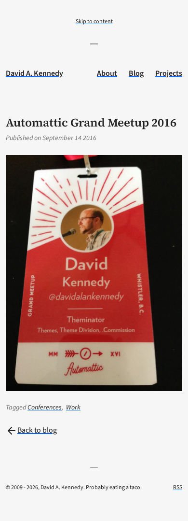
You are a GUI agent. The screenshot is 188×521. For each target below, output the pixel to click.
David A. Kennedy (34, 73)
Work (73, 407)
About (107, 73)
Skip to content (94, 21)
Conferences (44, 407)
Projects (168, 73)
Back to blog (37, 430)
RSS (177, 487)
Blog (136, 73)
